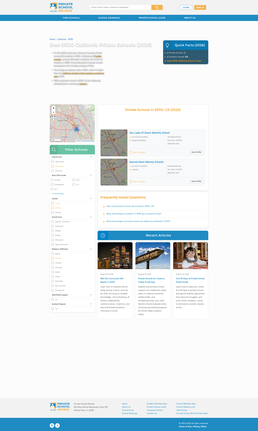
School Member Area (186, 403)
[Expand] (53, 118)
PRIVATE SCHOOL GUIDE (152, 18)
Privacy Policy (200, 426)
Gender (55, 198)
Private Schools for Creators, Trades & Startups (151, 280)
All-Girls (58, 208)
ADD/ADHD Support (60, 295)
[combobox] (119, 7)
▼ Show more (58, 193)
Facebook (57, 425)
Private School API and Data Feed (192, 413)
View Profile (196, 152)
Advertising (181, 410)
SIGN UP (200, 7)
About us (126, 407)
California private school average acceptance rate (79, 75)
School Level (57, 157)
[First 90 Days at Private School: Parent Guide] (190, 256)
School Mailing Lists (185, 407)
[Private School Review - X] (52, 425)
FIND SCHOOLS (71, 18)
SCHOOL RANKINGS (109, 18)
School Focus (57, 217)
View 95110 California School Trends (184, 61)
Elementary (59, 166)
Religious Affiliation (60, 249)
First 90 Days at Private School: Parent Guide (190, 280)
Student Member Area (157, 403)
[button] (76, 129)
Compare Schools (155, 410)
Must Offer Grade (59, 175)
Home (124, 403)
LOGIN (186, 7)
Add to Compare (139, 152)
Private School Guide (156, 407)
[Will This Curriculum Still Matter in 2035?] (115, 256)
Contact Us (152, 413)
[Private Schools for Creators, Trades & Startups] (152, 256)
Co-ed (57, 203)
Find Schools (128, 410)
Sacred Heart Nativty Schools (147, 162)
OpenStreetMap (89, 141)
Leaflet (78, 141)
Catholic (83, 84)
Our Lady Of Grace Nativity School (150, 133)
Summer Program (59, 304)
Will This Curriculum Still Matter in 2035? (111, 280)
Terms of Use (185, 426)
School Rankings (129, 413)
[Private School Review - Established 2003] (61, 7)
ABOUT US (189, 18)
